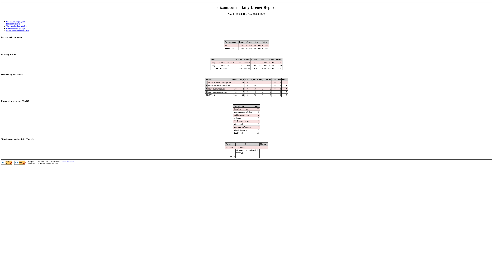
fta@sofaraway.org (68, 161)
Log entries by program (15, 21)
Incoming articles (13, 24)
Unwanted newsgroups (15, 28)
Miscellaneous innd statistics (17, 31)
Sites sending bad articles (16, 26)
